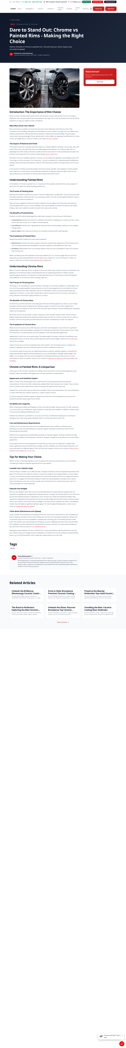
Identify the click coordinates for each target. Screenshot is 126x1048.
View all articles (62, 622)
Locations (50, 9)
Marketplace (29, 9)
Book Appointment (110, 2)
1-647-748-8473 (16, 2)
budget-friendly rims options (25, 506)
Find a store (77, 2)
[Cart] (91, 9)
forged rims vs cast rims (27, 451)
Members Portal (60, 9)
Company (69, 9)
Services (40, 9)
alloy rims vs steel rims (50, 154)
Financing (86, 9)
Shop (19, 9)
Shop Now (111, 9)
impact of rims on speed (50, 139)
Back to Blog (16, 20)
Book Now (100, 82)
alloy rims (74, 339)
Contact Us (77, 9)
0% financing (86, 2)
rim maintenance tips (39, 527)
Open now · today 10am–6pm (33, 2)
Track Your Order (97, 2)
